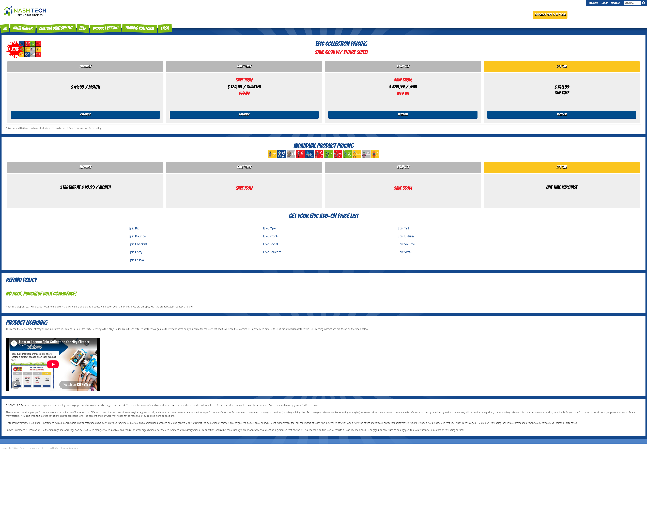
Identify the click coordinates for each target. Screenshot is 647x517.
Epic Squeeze (272, 252)
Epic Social (270, 244)
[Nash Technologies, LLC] (25, 9)
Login (604, 3)
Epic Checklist (138, 244)
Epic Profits (271, 236)
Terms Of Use (52, 448)
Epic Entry (135, 252)
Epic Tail (403, 228)
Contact (615, 3)
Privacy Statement (70, 448)
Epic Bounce (137, 236)
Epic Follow (136, 260)
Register (593, 3)
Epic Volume (406, 244)
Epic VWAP (405, 252)
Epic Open (270, 228)
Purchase (85, 115)
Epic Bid (134, 228)
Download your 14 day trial (550, 15)
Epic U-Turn (406, 236)
